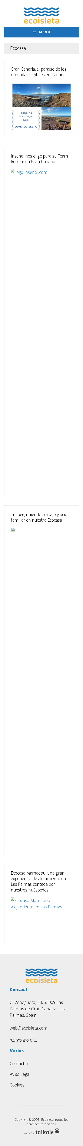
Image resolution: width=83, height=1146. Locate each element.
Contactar (19, 1063)
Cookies (17, 1085)
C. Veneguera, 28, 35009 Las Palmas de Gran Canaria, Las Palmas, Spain (37, 1008)
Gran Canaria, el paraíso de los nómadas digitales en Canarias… (40, 72)
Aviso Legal (20, 1074)
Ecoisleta (41, 15)
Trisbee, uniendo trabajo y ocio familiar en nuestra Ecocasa (39, 517)
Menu (44, 32)
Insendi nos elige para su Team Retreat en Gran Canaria (39, 159)
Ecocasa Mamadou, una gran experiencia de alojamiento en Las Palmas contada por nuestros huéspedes (38, 881)
